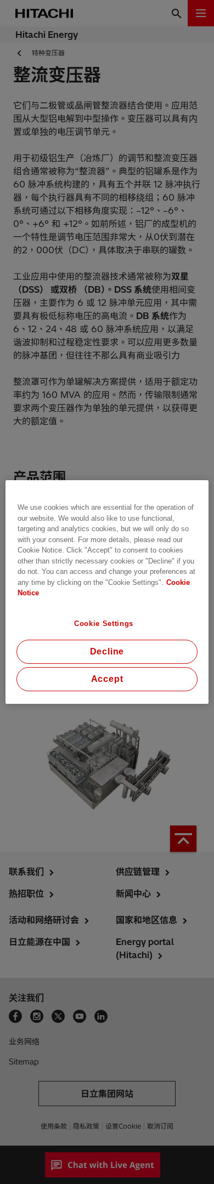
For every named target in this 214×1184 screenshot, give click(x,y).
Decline (107, 651)
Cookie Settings (103, 623)
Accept (107, 679)
